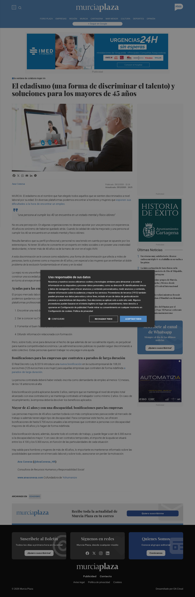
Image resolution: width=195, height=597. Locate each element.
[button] (56, 319)
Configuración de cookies (60, 311)
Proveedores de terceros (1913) (123, 292)
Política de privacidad (83, 311)
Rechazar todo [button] (103, 318)
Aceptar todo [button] (133, 318)
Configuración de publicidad (74, 307)
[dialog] (97, 298)
